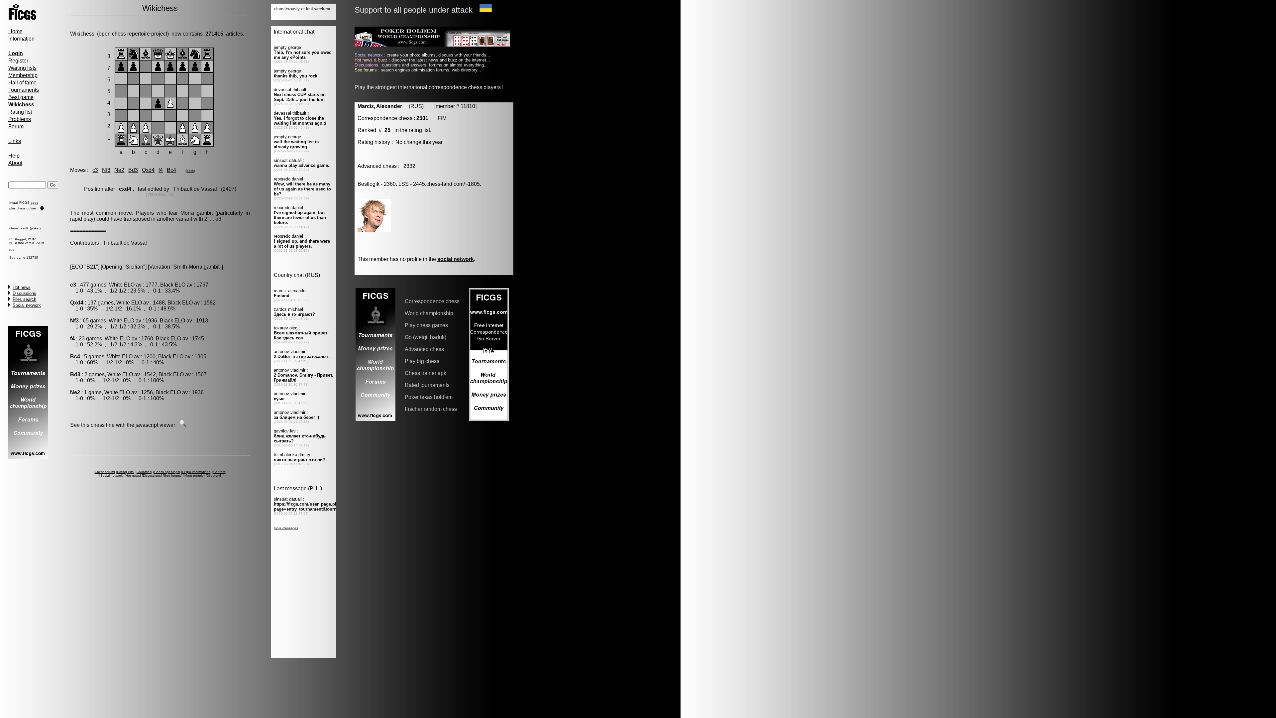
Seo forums (172, 475)
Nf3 (106, 170)
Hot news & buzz (371, 60)
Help (14, 156)
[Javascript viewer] (182, 425)
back (190, 171)
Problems (19, 119)
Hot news (22, 287)
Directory (213, 475)
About (15, 163)
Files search (24, 299)
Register (18, 60)
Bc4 (171, 170)
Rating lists (125, 472)
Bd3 (133, 170)
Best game (21, 97)
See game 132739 (23, 257)
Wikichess (82, 34)
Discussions (24, 293)
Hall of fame (22, 82)
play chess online (22, 208)
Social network (27, 305)
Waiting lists (22, 68)
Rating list (20, 112)
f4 (161, 170)
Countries (144, 472)
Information (21, 39)
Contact (219, 472)
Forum (16, 126)
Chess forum (104, 472)
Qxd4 (148, 170)
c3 (95, 170)
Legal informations (196, 472)
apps (34, 202)
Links (14, 141)
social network (455, 259)
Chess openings (166, 472)
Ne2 (119, 170)
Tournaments (23, 90)
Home (15, 31)
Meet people (194, 475)
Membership (23, 75)
